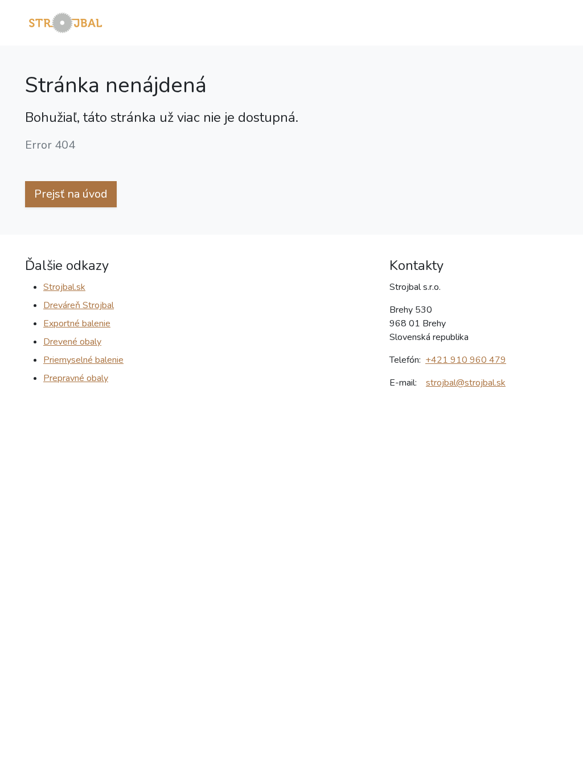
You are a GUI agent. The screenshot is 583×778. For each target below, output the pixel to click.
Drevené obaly (72, 341)
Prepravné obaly (75, 378)
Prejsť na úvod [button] (71, 194)
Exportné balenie (76, 323)
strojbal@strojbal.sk (466, 382)
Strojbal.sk (64, 287)
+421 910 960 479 (465, 360)
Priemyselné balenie (83, 360)
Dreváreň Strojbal (78, 305)
